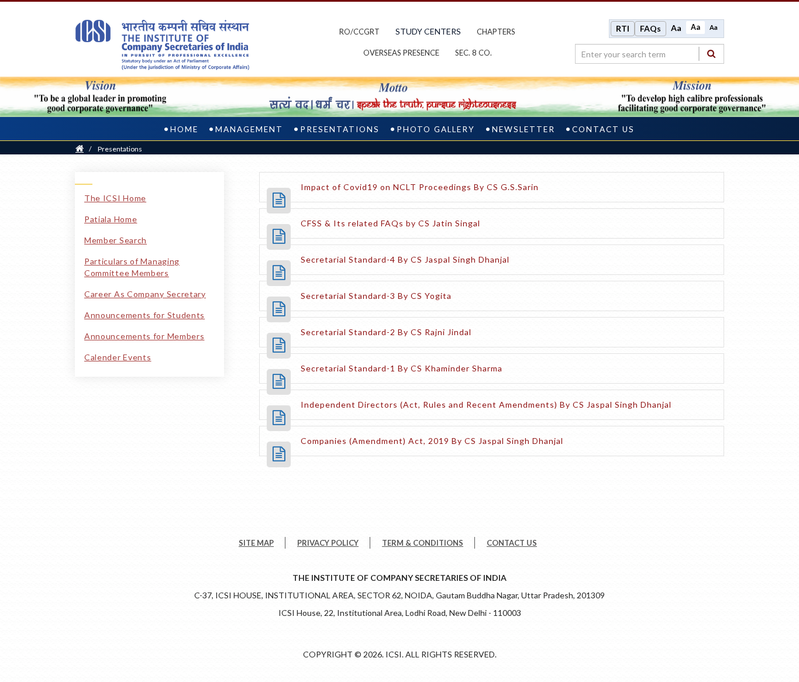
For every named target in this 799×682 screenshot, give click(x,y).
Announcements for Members (144, 336)
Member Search (115, 240)
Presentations (340, 129)
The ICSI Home (115, 198)
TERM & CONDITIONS (422, 542)
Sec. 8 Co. (473, 52)
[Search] (711, 53)
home (184, 129)
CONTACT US (603, 129)
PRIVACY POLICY (328, 542)
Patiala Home (110, 219)
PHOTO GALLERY (436, 129)
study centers (428, 31)
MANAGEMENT (249, 129)
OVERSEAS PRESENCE (401, 52)
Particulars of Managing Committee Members (132, 267)
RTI (622, 28)
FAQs (650, 28)
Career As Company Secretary (145, 294)
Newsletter (523, 129)
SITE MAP (256, 542)
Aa (676, 28)
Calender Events (117, 357)
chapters (496, 31)
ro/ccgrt (359, 31)
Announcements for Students (144, 315)
